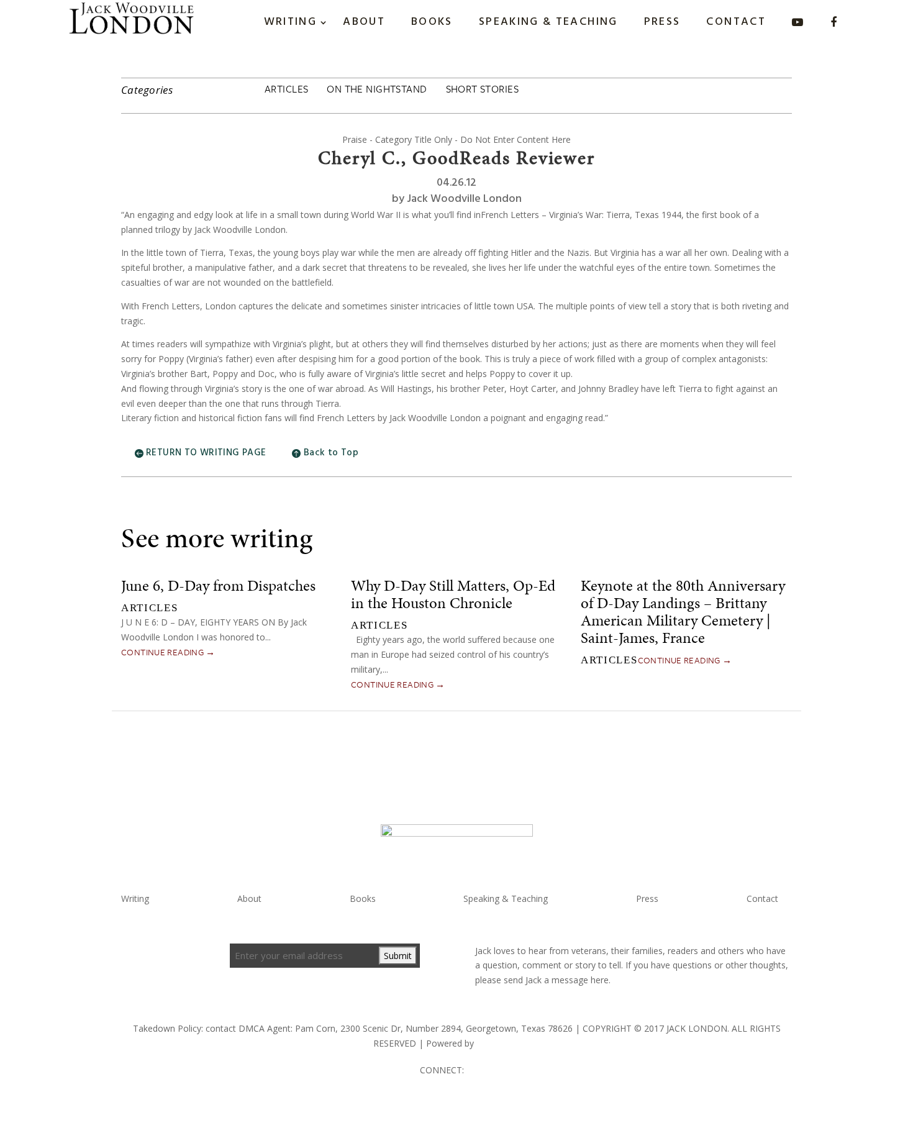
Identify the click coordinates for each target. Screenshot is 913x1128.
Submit (398, 956)
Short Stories (482, 88)
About (364, 22)
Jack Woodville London (464, 199)
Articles (286, 88)
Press (662, 22)
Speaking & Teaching (548, 22)
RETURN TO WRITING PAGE (206, 452)
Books (432, 22)
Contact (736, 22)
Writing (290, 22)
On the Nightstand (377, 88)
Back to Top (331, 452)
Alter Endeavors (508, 1043)
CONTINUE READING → (168, 651)
